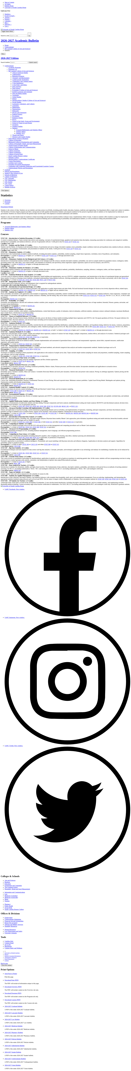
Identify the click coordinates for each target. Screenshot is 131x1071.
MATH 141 (31, 290)
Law (6, 894)
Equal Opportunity (9, 959)
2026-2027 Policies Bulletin (13, 1039)
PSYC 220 (43, 280)
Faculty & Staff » (10, 16)
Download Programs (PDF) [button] (13, 993)
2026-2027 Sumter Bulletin (13, 1052)
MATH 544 (94, 413)
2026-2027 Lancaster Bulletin (14, 1013)
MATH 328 (77, 413)
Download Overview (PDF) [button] (13, 987)
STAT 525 (123, 479)
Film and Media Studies (19, 93)
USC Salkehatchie (10, 180)
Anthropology (16, 74)
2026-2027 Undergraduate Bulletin (15, 1059)
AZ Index (8, 4)
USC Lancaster (9, 178)
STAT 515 (93, 295)
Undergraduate (9, 47)
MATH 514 (17, 377)
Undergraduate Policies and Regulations (20, 168)
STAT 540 (13, 432)
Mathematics (16, 107)
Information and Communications (15, 892)
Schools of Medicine (11, 175)
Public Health (9, 906)
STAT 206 (36, 280)
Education (8, 884)
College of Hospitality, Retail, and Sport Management (24, 144)
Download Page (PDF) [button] (12, 980)
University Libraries (11, 933)
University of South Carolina (12, 953)
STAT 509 (95, 326)
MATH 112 (21, 330)
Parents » (7, 19)
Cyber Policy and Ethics (19, 85)
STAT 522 (31, 384)
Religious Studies (17, 118)
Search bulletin (5, 62)
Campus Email (9, 943)
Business (7, 882)
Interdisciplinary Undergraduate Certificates (21, 159)
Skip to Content (9, 2)
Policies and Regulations (12, 171)
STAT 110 (67, 242)
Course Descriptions (14, 161)
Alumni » (7, 17)
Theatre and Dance (18, 135)
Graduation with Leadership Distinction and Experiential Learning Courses (31, 166)
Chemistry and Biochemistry (21, 78)
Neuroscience (16, 109)
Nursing (7, 901)
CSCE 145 (34, 444)
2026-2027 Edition (10, 58)
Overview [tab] (8, 200)
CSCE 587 (44, 413)
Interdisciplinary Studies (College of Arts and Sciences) (29, 100)
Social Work (8, 908)
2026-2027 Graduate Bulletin (13, 1006)
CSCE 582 (29, 422)
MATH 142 (13, 299)
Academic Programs (14, 67)
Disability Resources (11, 926)
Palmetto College (13, 157)
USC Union (8, 183)
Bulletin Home (9, 6)
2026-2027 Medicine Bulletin (13, 1026)
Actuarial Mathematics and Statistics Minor (29, 130)
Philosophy (15, 111)
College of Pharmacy (14, 152)
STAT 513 (86, 295)
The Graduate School (11, 887)
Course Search (9, 185)
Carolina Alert (9, 941)
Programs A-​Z (12, 69)
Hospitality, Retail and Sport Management (17, 889)
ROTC (14, 119)
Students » (8, 14)
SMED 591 (17, 470)
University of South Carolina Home (15, 7)
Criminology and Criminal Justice (22, 81)
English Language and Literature (22, 92)
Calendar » (8, 21)
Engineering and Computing (13, 885)
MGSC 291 (65, 406)
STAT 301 (21, 406)
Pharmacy (8, 904)
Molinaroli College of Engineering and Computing (23, 142)
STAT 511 (21, 314)
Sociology (15, 125)
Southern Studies (17, 126)
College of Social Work (15, 154)
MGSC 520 (17, 363)
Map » (7, 23)
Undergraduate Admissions (13, 919)
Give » (7, 26)
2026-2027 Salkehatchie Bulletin (14, 1045)
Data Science (16, 88)
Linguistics (15, 105)
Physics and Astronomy (19, 112)
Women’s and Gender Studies (21, 137)
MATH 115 (29, 330)
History (14, 99)
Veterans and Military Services (14, 924)
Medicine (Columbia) (11, 896)
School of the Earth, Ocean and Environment (26, 121)
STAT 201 (21, 280)
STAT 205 (29, 280)
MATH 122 (22, 290)
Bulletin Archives (10, 187)
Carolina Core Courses (15, 163)
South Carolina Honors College (18, 156)
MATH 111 (21, 255)
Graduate (7, 170)
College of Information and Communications (21, 147)
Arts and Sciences (10, 880)
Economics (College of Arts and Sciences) (25, 90)
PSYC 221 (74, 406)
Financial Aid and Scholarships (14, 921)
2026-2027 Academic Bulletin (20, 40)
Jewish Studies (16, 102)
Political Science (17, 114)
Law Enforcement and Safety (13, 931)
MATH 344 (85, 413)
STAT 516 (125, 278)
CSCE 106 (21, 413)
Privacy (7, 954)
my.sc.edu (8, 944)
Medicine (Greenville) (11, 897)
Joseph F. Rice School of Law (14, 173)
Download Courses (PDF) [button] (13, 1000)
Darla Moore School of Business (18, 138)
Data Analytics (16, 86)
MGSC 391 (30, 361)
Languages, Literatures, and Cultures (23, 104)
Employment (8, 917)
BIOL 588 (17, 463)
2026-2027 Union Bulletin (13, 1065)
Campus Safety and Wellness (13, 948)
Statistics (15, 128)
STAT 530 (37, 413)
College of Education (14, 140)
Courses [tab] (7, 203)
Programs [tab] (7, 202)
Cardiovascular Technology (20, 79)
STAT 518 (108, 479)
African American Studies (20, 73)
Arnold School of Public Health (18, 145)
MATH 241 (31, 306)
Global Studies (16, 97)
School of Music (13, 149)
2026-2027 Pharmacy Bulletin (14, 1032)
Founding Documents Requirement (19, 164)
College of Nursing (14, 151)
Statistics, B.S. (20, 133)
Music (6, 899)
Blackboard (8, 946)
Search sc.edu (5, 35)
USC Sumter (8, 182)
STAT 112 (76, 242)
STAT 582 (37, 422)
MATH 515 (17, 385)
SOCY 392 (51, 280)
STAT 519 (115, 479)
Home (6, 45)
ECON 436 (57, 406)
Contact (7, 960)
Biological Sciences (18, 76)
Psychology (15, 116)
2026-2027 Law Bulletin (12, 1019)
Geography (15, 95)
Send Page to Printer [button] (11, 973)
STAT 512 (21, 321)
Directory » (8, 24)
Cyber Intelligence (17, 83)
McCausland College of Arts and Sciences (17, 49)
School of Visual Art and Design (22, 123)
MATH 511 (17, 307)
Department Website (7, 207)
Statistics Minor (21, 131)
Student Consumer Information (13, 956)
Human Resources (10, 929)
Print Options (5, 190)
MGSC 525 (17, 392)
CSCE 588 (17, 415)
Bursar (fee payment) (11, 923)
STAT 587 (53, 413)
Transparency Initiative (11, 957)
